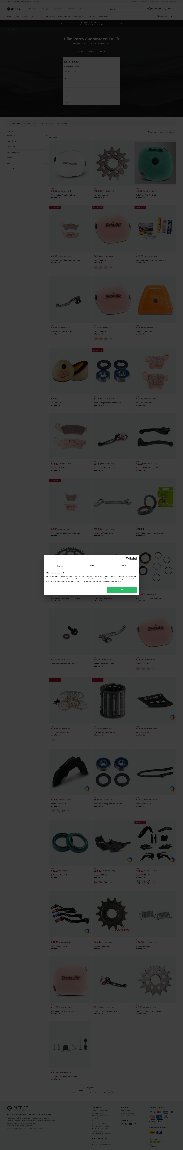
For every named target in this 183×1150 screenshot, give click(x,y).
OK (122, 590)
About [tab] (123, 565)
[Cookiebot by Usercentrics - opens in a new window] (127, 558)
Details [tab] (91, 565)
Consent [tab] (60, 566)
